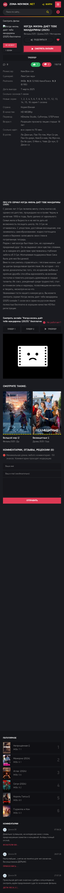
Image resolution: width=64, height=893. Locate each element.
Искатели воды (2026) (11, 845)
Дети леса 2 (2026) (11, 888)
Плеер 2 (30, 329)
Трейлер (32, 58)
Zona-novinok (22, 4)
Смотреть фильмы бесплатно (18, 21)
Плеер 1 (11, 329)
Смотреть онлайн (44, 49)
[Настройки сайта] (58, 11)
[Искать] (47, 12)
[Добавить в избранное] (58, 40)
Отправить (32, 500)
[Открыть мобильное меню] (58, 4)
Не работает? (54, 322)
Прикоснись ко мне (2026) (11, 866)
